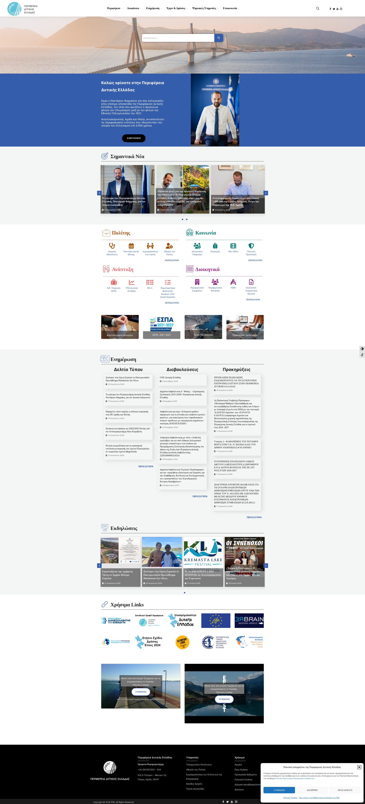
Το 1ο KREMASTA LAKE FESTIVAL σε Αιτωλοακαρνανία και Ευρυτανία (203, 575)
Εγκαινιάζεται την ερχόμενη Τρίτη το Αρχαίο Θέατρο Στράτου (117, 575)
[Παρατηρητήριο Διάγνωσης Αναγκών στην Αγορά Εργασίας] (168, 282)
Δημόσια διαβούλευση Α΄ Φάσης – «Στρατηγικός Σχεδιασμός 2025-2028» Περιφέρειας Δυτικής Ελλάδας (182, 394)
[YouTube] (337, 8)
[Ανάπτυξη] (106, 268)
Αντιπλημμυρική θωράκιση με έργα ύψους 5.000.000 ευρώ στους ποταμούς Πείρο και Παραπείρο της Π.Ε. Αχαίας (235, 201)
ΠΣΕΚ (233, 287)
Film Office (233, 251)
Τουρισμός (215, 251)
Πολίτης (121, 233)
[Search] (218, 38)
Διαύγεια (239, 789)
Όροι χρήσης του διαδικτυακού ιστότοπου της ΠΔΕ (319, 798)
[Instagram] (341, 8)
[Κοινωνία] (189, 232)
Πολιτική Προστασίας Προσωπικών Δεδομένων (294, 778)
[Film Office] (233, 246)
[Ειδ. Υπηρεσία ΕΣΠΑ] (114, 282)
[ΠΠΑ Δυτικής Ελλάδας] (132, 282)
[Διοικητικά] (189, 268)
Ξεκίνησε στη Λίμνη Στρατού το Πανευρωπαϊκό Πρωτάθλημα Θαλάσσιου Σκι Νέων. (161, 575)
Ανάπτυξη (122, 269)
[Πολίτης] (106, 232)
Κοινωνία (205, 233)
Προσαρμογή (345, 790)
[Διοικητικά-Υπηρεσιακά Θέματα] (251, 282)
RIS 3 (149, 288)
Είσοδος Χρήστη (194, 783)
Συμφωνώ (279, 790)
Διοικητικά (207, 269)
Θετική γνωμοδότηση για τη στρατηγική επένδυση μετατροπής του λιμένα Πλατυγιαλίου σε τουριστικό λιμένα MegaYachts (127, 448)
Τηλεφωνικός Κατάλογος (199, 764)
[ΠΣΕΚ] (233, 282)
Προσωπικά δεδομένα (246, 774)
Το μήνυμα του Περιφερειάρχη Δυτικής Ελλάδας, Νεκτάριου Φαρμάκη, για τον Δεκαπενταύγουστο (123, 201)
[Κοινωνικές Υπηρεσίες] (197, 246)
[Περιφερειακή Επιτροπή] (215, 282)
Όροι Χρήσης (241, 769)
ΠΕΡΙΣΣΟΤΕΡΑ (145, 466)
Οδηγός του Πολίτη (195, 769)
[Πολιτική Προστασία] (251, 246)
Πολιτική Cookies (290, 798)
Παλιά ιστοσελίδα (195, 788)
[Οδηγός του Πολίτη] (169, 246)
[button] (359, 767)
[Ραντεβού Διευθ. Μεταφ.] (131, 246)
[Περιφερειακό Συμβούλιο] (197, 282)
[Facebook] (330, 8)
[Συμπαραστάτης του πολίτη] (150, 246)
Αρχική (238, 764)
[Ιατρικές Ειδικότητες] (112, 246)
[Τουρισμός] (215, 246)
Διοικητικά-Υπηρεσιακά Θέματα (251, 290)
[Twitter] (334, 8)
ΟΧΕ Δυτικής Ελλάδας (170, 377)
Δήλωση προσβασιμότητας (248, 784)
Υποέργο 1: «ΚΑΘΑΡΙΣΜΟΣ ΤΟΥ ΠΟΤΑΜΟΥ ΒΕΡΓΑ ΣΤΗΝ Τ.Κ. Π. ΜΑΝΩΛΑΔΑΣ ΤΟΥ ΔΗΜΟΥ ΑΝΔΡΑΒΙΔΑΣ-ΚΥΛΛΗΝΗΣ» (236, 444)
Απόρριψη (312, 790)
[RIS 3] (150, 282)
